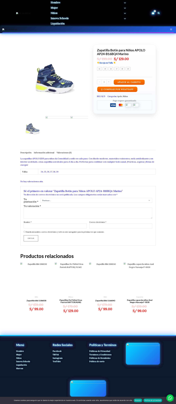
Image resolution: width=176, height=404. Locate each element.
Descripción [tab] (25, 152)
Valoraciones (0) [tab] (64, 152)
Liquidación (21, 365)
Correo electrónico (97, 222)
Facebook (57, 351)
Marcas (19, 368)
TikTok (56, 354)
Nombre (28, 222)
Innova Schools (23, 361)
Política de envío (97, 361)
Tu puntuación (31, 200)
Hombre (20, 351)
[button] (159, 13)
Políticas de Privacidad (99, 351)
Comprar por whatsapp (118, 89)
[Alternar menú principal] (171, 29)
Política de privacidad (153, 400)
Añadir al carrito (129, 82)
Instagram (57, 358)
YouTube (57, 361)
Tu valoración (32, 206)
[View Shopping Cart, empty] (153, 13)
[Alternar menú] (124, 3)
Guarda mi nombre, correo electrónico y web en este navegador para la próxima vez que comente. (65, 232)
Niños (125, 96)
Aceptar (138, 400)
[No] (173, 400)
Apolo (119, 96)
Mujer (19, 354)
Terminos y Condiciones (100, 354)
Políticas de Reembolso (100, 358)
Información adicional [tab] (44, 152)
